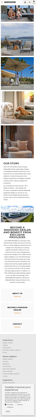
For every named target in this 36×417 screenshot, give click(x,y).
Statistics (20, 404)
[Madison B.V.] (9, 2)
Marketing (10, 407)
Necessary (10, 404)
